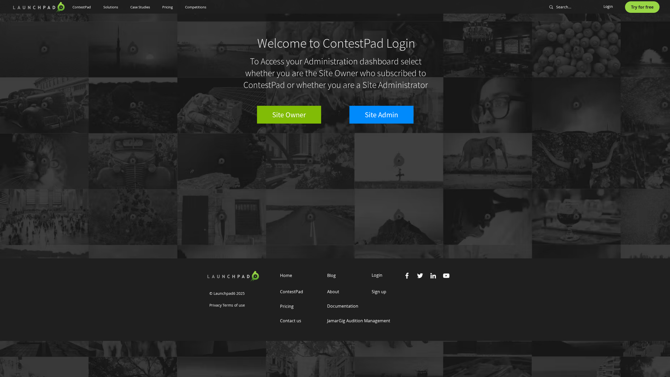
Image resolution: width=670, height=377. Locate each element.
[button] (112, 7)
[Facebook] (407, 276)
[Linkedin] (433, 276)
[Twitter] (420, 276)
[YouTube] (446, 276)
